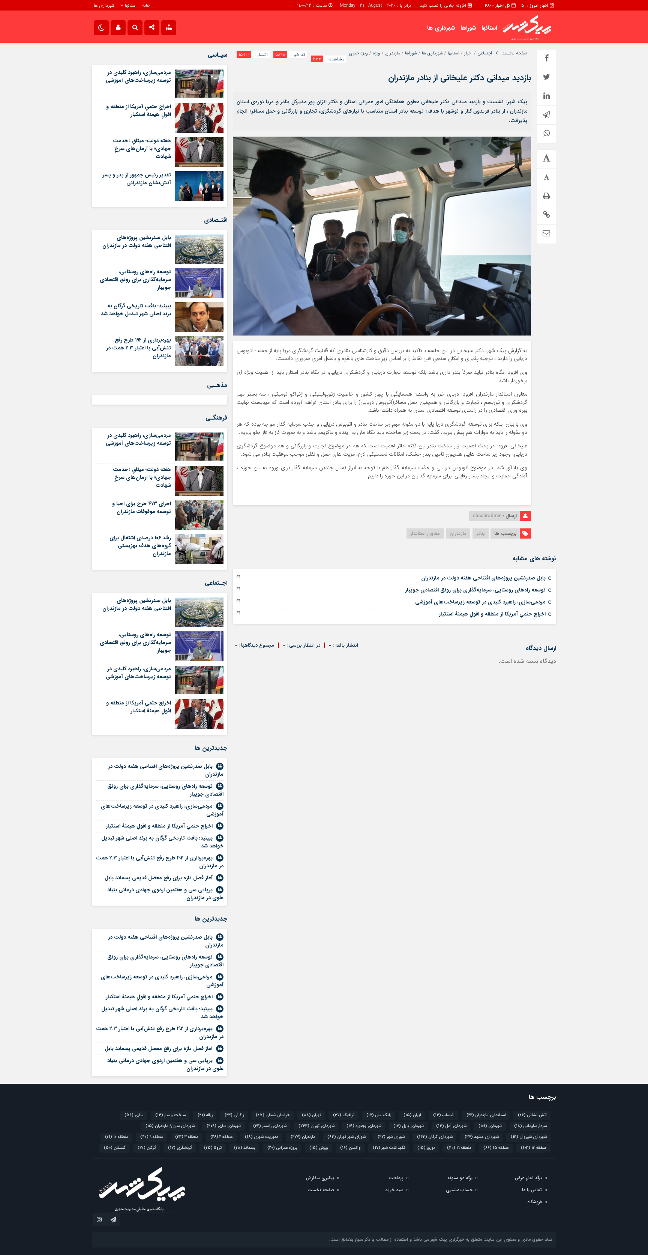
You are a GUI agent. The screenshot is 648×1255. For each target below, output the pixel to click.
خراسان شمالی (273, 1115)
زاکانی (234, 1115)
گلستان (115, 1148)
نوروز (426, 1148)
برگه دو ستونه (459, 1177)
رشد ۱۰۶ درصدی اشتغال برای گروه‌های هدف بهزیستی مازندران (140, 546)
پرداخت (396, 1177)
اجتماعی (484, 53)
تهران (311, 1115)
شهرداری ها (104, 5)
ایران (412, 1115)
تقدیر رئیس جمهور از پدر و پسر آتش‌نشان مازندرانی (137, 179)
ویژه (376, 53)
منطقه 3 (186, 1137)
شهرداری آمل (451, 1126)
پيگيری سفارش (320, 1177)
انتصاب (443, 1115)
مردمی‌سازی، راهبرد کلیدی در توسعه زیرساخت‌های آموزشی (480, 602)
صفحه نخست (514, 53)
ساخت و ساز (170, 1115)
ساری (133, 1115)
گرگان (147, 1148)
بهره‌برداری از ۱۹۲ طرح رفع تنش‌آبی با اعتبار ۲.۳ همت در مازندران (138, 348)
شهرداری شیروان (529, 1137)
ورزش (318, 1148)
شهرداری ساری (224, 1126)
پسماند (244, 1148)
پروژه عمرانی (282, 1148)
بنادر (480, 533)
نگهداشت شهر (389, 1148)
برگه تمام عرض (528, 1177)
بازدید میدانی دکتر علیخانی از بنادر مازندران (459, 77)
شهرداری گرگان (435, 1137)
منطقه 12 (116, 1137)
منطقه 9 (151, 1137)
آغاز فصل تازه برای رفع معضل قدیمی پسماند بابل (159, 878)
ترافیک (343, 1115)
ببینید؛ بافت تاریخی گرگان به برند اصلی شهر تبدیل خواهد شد (136, 310)
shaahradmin (487, 516)
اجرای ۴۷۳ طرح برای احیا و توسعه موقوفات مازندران (141, 508)
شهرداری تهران (316, 1126)
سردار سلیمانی (530, 1126)
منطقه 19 (459, 1148)
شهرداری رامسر (269, 1126)
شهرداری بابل (408, 1126)
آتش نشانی (532, 1115)
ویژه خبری (358, 53)
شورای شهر (391, 1137)
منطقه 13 (534, 1148)
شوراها (468, 28)
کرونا (213, 1148)
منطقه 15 (496, 1148)
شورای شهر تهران (346, 1137)
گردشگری (180, 1148)
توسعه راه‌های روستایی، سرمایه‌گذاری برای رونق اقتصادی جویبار (475, 590)
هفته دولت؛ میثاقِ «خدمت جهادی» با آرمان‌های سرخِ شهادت (142, 149)
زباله (205, 1115)
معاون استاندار (425, 533)
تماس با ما (532, 1189)
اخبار (468, 53)
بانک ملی (379, 1115)
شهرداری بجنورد (363, 1126)
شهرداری (490, 1126)
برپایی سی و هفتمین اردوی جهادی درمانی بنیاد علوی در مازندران (165, 894)
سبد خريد (394, 1189)
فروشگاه (534, 1201)
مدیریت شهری (262, 1137)
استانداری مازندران (486, 1115)
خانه (146, 5)
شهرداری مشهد (482, 1137)
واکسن (350, 1148)
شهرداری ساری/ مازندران (170, 1126)
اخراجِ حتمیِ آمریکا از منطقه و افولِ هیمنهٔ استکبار (492, 614)
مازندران (392, 53)
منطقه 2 (221, 1137)
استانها (130, 5)
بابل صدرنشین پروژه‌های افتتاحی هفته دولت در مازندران (483, 578)
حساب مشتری (459, 1189)
